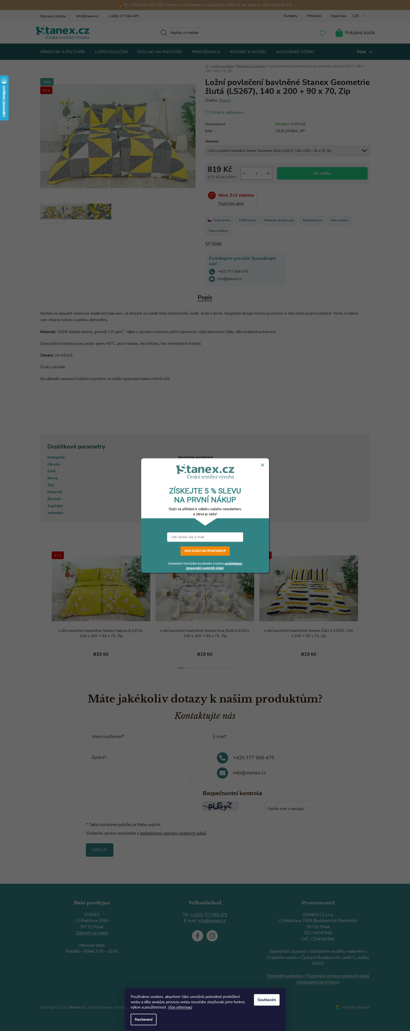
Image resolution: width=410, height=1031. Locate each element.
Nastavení (143, 1019)
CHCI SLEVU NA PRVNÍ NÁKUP (205, 551)
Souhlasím (267, 1000)
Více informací (180, 1007)
